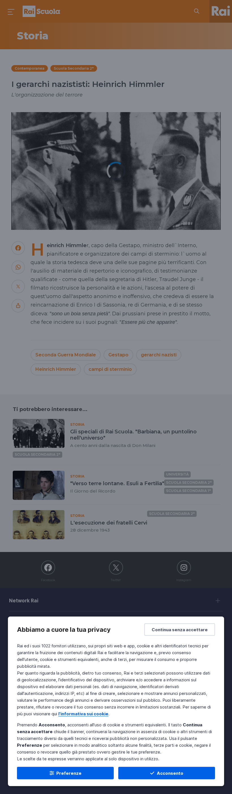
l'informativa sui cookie (83, 713)
